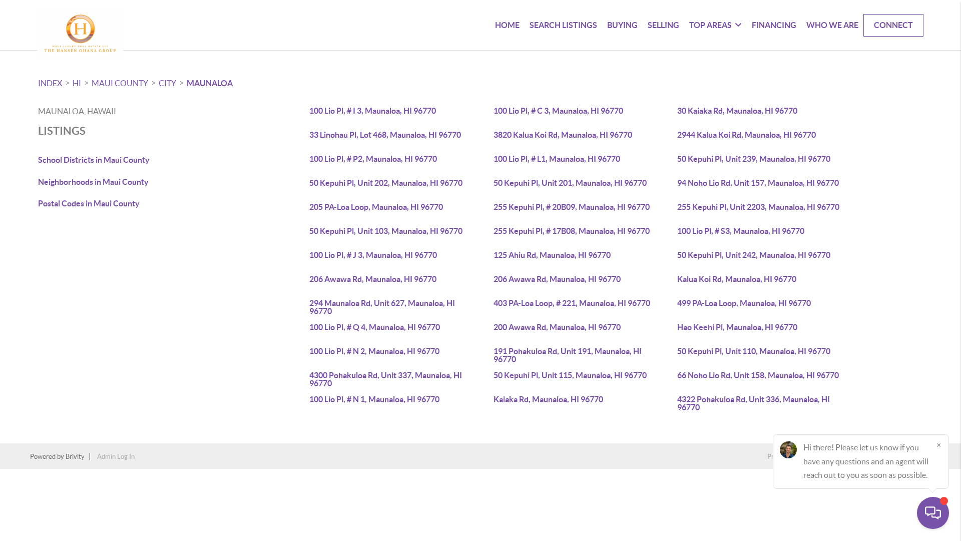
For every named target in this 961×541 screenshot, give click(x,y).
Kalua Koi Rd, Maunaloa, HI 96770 (736, 279)
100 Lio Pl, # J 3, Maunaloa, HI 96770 (373, 255)
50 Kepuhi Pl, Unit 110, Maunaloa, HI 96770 (753, 351)
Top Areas (710, 25)
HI (77, 83)
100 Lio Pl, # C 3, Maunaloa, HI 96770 (558, 111)
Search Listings (563, 25)
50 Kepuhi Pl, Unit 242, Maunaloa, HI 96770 (753, 255)
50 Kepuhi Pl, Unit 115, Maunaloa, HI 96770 (570, 375)
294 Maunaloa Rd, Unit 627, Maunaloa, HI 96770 (382, 307)
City (167, 83)
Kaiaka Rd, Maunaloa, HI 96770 (548, 399)
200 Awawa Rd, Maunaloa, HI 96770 (557, 327)
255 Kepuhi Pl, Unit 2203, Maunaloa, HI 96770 (758, 207)
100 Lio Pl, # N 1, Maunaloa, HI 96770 (374, 399)
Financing (774, 25)
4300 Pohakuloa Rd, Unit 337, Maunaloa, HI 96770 (385, 379)
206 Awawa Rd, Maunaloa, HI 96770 (372, 279)
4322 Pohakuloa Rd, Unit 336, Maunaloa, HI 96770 (753, 403)
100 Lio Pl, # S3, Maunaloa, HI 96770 (740, 231)
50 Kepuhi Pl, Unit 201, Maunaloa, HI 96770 (570, 183)
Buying (622, 25)
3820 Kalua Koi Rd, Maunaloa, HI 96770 (563, 135)
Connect (893, 25)
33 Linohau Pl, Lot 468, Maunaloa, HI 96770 (385, 135)
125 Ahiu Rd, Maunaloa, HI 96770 (552, 255)
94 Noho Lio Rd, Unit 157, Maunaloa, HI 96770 (758, 183)
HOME (507, 25)
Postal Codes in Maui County (89, 203)
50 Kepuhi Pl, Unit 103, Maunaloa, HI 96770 (385, 231)
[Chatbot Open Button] (933, 513)
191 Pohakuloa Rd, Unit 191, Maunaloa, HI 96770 (568, 355)
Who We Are (832, 25)
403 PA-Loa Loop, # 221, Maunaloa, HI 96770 (572, 303)
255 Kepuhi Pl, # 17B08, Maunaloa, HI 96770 (572, 231)
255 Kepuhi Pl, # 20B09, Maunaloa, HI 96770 (572, 207)
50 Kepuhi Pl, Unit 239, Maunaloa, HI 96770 (753, 159)
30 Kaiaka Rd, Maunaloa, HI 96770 (737, 111)
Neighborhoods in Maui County (93, 181)
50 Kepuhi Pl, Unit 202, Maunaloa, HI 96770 (385, 183)
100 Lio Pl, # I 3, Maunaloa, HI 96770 (372, 111)
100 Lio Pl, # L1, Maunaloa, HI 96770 (557, 159)
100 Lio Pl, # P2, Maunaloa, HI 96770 (373, 159)
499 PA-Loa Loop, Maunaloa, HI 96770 (744, 303)
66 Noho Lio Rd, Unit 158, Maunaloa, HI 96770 (758, 375)
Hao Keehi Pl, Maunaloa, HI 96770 (737, 327)
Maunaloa (210, 83)
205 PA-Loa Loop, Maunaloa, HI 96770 (376, 207)
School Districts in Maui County (94, 159)
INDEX (50, 83)
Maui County (120, 83)
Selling (663, 25)
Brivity (75, 456)
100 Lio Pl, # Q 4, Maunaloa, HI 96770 (374, 327)
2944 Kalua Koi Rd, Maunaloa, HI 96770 (746, 135)
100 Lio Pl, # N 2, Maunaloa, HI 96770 (374, 351)
